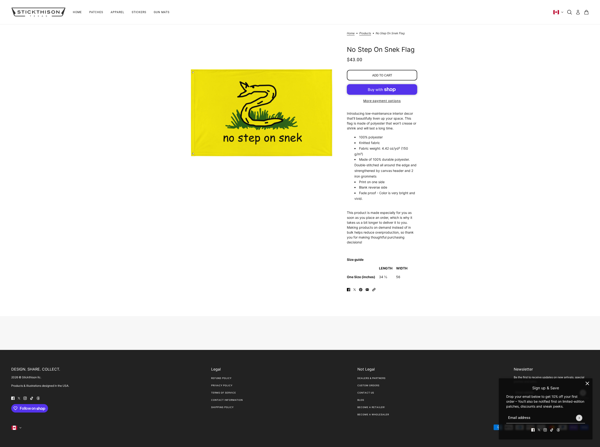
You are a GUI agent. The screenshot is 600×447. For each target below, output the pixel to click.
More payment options (382, 101)
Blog (360, 400)
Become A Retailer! (371, 407)
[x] (539, 429)
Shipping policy (222, 407)
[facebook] (532, 429)
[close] (587, 383)
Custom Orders (368, 385)
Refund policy (221, 378)
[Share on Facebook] (348, 289)
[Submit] (579, 418)
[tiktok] (551, 429)
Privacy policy (221, 385)
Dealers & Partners (371, 378)
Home (351, 33)
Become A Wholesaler (373, 414)
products (365, 33)
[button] (373, 289)
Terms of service (223, 392)
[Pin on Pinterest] (360, 289)
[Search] (569, 12)
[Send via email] (367, 289)
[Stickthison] (38, 12)
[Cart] (586, 12)
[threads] (558, 429)
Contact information (227, 400)
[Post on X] (355, 289)
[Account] (578, 12)
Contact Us (365, 392)
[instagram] (545, 429)
